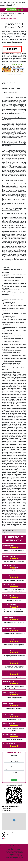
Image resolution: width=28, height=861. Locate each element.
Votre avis (14, 772)
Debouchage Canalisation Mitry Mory (14, 855)
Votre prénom (14, 761)
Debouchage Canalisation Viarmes (14, 857)
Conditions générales (15, 845)
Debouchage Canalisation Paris (14, 848)
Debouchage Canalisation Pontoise (14, 852)
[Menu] (22, 10)
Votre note (14, 766)
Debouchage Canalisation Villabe (14, 859)
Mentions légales (4, 845)
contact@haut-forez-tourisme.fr (12, 806)
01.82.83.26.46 (12, 10)
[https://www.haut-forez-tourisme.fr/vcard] (14, 795)
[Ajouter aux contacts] (19, 10)
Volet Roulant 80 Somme (14, 849)
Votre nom (14, 755)
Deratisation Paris (14, 854)
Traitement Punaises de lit (10, 832)
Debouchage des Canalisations (14, 851)
